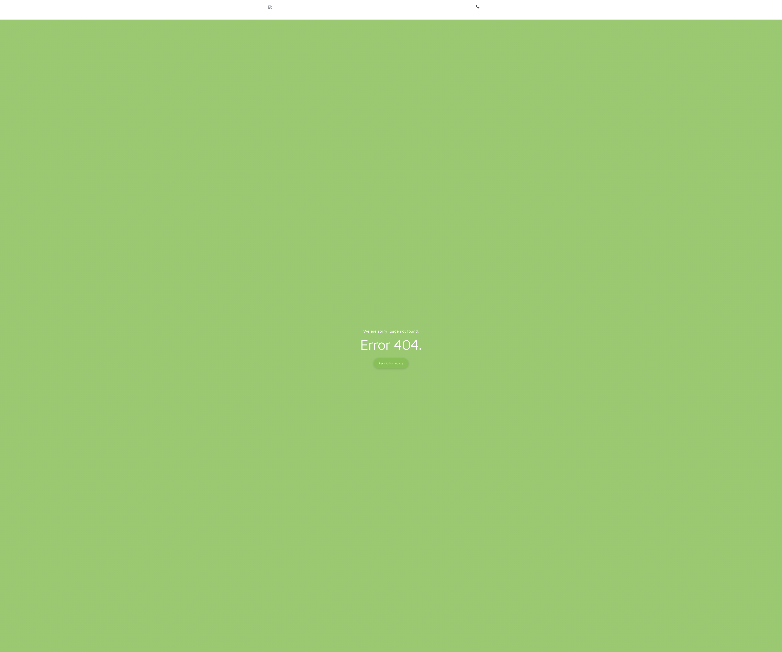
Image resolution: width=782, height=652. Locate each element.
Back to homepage (391, 363)
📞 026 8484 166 (488, 6)
